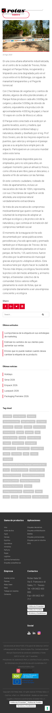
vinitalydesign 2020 (40, 497)
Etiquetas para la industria (36, 540)
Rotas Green (8, 585)
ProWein (28, 486)
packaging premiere (11, 481)
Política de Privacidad (36, 606)
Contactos (7, 594)
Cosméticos (8, 543)
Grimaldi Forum (34, 438)
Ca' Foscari (41, 422)
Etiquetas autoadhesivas (12, 563)
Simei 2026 (9, 380)
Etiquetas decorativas (34, 527)
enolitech (28, 427)
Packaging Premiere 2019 (13, 486)
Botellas (30, 534)
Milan (26, 454)
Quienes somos (9, 578)
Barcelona (31, 416)
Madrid (6, 454)
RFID (29, 543)
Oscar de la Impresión (19, 470)
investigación (30, 443)
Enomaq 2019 (39, 427)
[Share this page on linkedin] (22, 306)
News (6, 588)
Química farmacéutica (11, 560)
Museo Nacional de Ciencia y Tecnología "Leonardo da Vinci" (24, 465)
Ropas (6, 553)
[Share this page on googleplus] (11, 306)
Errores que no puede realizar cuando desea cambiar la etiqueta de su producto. (25, 353)
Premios (7, 581)
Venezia (38, 491)
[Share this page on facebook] (5, 306)
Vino (5, 527)
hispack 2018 (18, 443)
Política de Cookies (35, 610)
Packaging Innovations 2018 (33, 475)
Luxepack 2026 (11, 391)
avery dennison (19, 416)
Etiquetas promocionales (35, 537)
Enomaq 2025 (9, 432)
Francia (22, 438)
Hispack (7, 443)
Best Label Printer (28, 422)
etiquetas (29, 432)
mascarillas (17, 454)
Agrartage (7, 416)
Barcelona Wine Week (11, 422)
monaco (34, 454)
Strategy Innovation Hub (12, 491)
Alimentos (7, 547)
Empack (18, 427)
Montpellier (8, 459)
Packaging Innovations (12, 475)
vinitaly (14, 497)
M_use (6, 470)
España (20, 432)
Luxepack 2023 (37, 448)
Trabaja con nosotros (11, 591)
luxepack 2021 (23, 448)
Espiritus (7, 540)
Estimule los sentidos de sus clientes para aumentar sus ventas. (23, 344)
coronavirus (8, 427)
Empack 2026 (10, 385)
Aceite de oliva (9, 531)
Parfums (7, 550)
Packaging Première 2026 (16, 396)
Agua (6, 534)
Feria (37, 432)
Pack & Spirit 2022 (37, 470)
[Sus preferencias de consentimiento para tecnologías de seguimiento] (47, 708)
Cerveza (6, 537)
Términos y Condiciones (37, 613)
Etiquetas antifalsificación (36, 531)
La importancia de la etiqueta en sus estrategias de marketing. (26, 335)
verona (6, 497)
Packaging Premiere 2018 (30, 481)
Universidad (28, 491)
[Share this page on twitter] (16, 306)
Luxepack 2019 (9, 448)
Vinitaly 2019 (25, 497)
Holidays (8, 374)
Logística (7, 556)
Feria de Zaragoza (10, 438)
